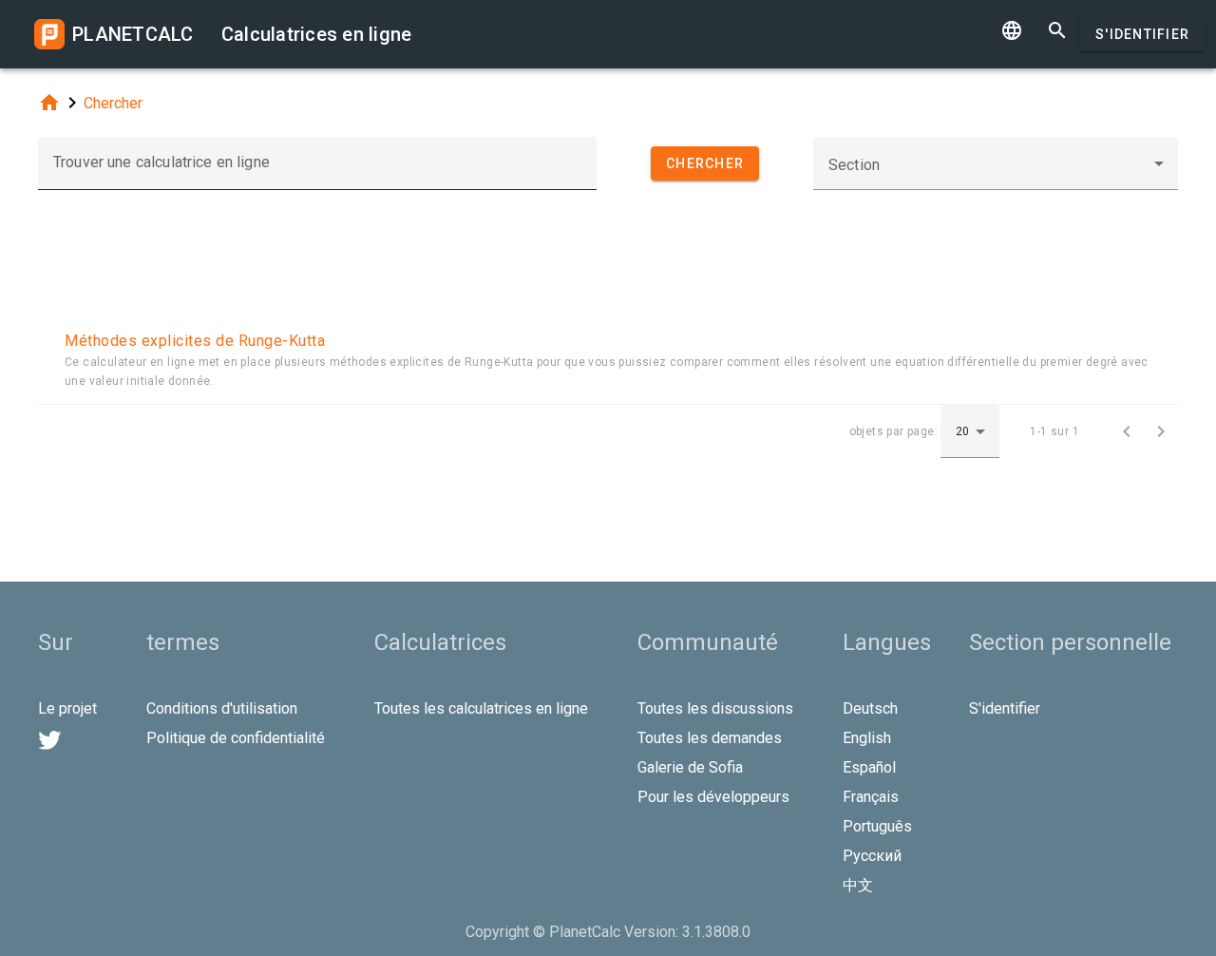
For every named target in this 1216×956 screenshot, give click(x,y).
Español (869, 767)
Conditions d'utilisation (221, 708)
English (867, 738)
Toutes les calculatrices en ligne (481, 708)
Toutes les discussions (715, 708)
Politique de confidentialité (235, 738)
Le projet (67, 708)
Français (871, 797)
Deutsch (870, 708)
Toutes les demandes (709, 738)
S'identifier (1142, 34)
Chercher (113, 103)
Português (877, 826)
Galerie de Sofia (690, 767)
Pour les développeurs (713, 797)
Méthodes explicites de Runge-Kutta (195, 341)
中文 (858, 885)
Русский (872, 856)
